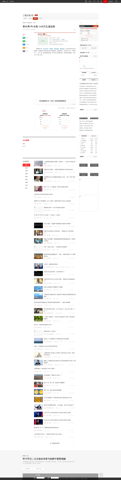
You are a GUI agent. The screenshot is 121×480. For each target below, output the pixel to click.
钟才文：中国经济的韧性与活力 (43, 324)
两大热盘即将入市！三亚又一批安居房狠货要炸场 (52, 101)
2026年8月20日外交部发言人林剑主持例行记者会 (57, 420)
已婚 (50, 181)
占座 (38, 197)
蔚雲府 (82, 149)
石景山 (96, 142)
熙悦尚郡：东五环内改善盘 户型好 (86, 125)
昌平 (96, 149)
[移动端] (86, 1)
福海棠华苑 (83, 145)
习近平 (40, 203)
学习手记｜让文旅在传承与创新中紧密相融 (44, 459)
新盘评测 (82, 109)
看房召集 (43, 111)
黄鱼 (47, 400)
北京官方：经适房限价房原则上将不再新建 (87, 93)
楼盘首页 (25, 18)
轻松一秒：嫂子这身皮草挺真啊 (52, 390)
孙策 (49, 385)
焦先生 (50, 189)
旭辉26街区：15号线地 (83, 118)
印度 (47, 235)
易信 (27, 37)
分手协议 (48, 165)
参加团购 (40, 18)
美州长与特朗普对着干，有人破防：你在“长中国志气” (59, 405)
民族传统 (40, 430)
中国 (41, 305)
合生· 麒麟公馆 (83, 140)
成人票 (40, 197)
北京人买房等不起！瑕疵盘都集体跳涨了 (83, 165)
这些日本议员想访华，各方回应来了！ (54, 271)
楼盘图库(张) (55, 44)
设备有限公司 (49, 313)
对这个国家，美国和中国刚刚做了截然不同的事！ (58, 223)
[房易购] (39, 110)
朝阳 (96, 143)
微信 (27, 41)
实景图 (89, 68)
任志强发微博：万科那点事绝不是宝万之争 (87, 86)
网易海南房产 (30, 22)
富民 (47, 320)
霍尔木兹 (48, 341)
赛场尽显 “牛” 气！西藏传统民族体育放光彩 (46, 427)
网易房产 (34, 29)
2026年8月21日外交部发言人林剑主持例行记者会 (57, 412)
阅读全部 (95, 56)
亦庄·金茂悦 (83, 147)
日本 (47, 249)
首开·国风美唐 (83, 150)
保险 (47, 283)
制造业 (40, 327)
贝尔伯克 (48, 172)
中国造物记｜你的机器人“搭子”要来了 (44, 368)
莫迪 (49, 235)
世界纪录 (38, 349)
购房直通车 (64, 113)
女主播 (48, 181)
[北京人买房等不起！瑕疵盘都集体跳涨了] (83, 158)
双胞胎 (48, 243)
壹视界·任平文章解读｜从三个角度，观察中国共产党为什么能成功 (52, 201)
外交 (49, 249)
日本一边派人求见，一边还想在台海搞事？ (56, 247)
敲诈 (47, 385)
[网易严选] (94, 1)
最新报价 (62, 48)
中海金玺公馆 (83, 142)
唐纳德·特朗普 (51, 334)
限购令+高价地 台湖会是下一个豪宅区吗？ (94, 174)
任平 (38, 203)
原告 (51, 165)
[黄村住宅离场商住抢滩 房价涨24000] (83, 167)
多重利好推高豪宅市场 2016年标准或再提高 (87, 95)
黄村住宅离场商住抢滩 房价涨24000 (83, 174)
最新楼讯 (35, 18)
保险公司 (50, 283)
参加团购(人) (61, 44)
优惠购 (51, 48)
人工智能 (48, 364)
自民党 (50, 274)
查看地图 (62, 39)
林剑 (47, 415)
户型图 (84, 68)
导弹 (50, 258)
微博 (27, 47)
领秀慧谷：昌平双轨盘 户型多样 (85, 128)
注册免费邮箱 (110, 1)
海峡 (51, 341)
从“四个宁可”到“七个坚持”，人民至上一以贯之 (47, 215)
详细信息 (30, 18)
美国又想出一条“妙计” (50, 331)
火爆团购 (95, 26)
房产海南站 (73, 104)
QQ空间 (27, 44)
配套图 (92, 68)
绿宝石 (50, 320)
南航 (49, 210)
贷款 (52, 313)
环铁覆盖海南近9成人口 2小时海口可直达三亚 (88, 104)
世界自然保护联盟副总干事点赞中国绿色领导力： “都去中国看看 (52, 302)
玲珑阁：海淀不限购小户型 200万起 (86, 123)
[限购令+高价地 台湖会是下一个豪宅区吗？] (94, 167)
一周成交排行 (93, 135)
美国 (47, 226)
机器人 (42, 349)
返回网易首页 (27, 468)
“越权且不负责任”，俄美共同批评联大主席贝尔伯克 (58, 169)
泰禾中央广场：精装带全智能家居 (86, 121)
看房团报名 (45, 113)
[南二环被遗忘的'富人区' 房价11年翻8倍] (94, 158)
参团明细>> (45, 128)
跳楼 (47, 189)
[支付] (98, 1)
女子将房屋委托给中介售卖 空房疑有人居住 (87, 102)
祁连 (50, 289)
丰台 (96, 145)
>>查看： (81, 68)
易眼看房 (82, 156)
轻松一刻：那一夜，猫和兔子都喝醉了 (54, 382)
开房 (47, 210)
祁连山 (48, 289)
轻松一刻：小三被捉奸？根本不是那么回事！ (56, 187)
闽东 (49, 400)
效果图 (84, 66)
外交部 (50, 415)
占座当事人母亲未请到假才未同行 (43, 194)
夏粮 (47, 298)
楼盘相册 (56, 48)
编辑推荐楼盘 (84, 135)
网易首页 (4, 1)
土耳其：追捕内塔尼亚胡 (51, 264)
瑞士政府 (50, 226)
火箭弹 (48, 258)
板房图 (86, 68)
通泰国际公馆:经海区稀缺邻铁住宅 (86, 130)
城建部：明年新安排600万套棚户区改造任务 (88, 97)
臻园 (82, 143)
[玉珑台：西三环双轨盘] (94, 112)
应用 (7, 1)
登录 (105, 1)
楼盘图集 (84, 56)
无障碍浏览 (12, 1)
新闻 (45, 165)
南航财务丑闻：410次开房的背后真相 (54, 207)
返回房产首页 (38, 468)
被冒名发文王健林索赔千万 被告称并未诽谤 (87, 88)
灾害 (40, 217)
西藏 (38, 430)
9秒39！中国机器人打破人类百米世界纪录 (45, 346)
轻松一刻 (54, 189)
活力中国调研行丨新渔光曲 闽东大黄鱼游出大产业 (58, 397)
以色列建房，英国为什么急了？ (52, 375)
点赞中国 (38, 305)
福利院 (51, 243)
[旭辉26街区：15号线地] (83, 112)
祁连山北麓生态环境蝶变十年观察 (53, 287)
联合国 (51, 172)
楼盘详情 (50, 44)
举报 (74, 29)
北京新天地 (83, 152)
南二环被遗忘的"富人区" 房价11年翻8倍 (94, 165)
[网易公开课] (90, 1)
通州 (96, 140)
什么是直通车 (64, 128)
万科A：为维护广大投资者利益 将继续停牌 (87, 99)
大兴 (96, 147)
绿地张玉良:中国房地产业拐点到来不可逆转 (87, 90)
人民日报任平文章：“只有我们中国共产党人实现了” (48, 434)
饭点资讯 (53, 210)
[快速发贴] (24, 35)
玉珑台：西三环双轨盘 (94, 118)
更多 (27, 51)
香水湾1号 (40, 34)
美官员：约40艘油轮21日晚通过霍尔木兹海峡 (56, 338)
